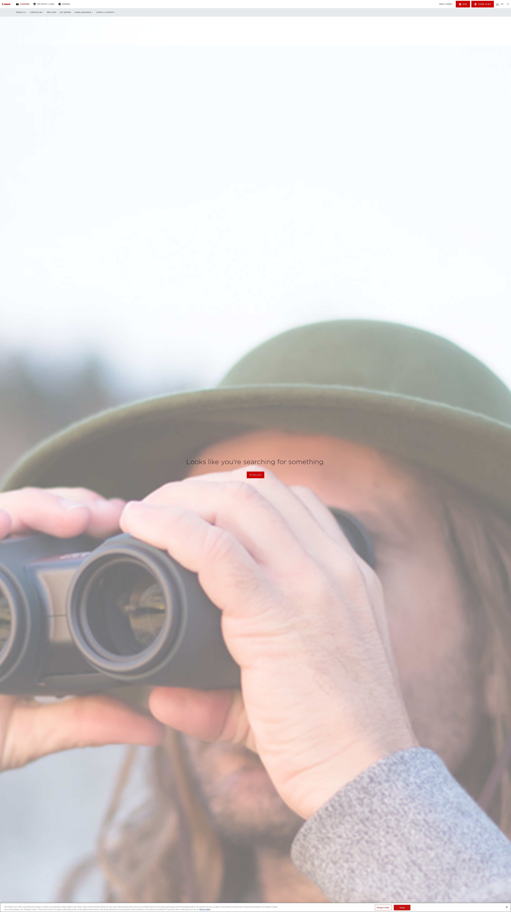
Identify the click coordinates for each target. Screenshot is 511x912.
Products (20, 12)
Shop (465, 4)
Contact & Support (105, 12)
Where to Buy (484, 4)
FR (502, 4)
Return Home (255, 475)
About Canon (445, 4)
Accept (402, 908)
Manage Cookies (383, 908)
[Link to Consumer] (6, 4)
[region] (255, 907)
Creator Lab (36, 12)
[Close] (507, 907)
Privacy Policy (205, 909)
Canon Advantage (82, 12)
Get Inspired (65, 12)
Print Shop (51, 12)
